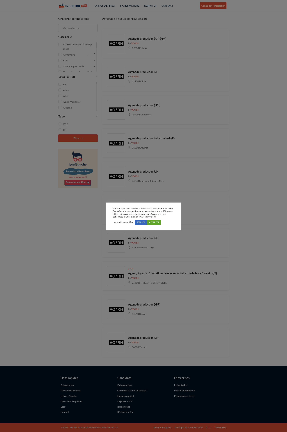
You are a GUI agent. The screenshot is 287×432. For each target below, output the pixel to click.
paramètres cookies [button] (123, 222)
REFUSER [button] (141, 222)
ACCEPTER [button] (154, 222)
